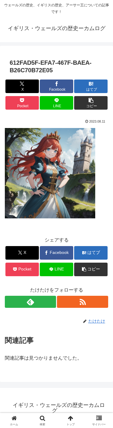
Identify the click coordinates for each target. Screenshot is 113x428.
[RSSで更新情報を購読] (82, 302)
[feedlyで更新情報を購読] (30, 302)
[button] (91, 103)
